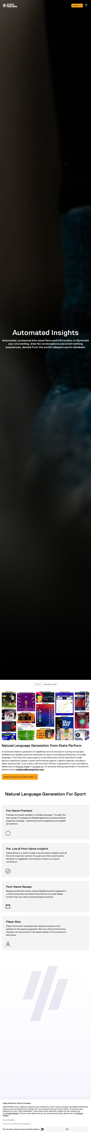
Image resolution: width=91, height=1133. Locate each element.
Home (38, 684)
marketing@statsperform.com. (30, 769)
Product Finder (22, 766)
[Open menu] (86, 5)
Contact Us (37, 766)
